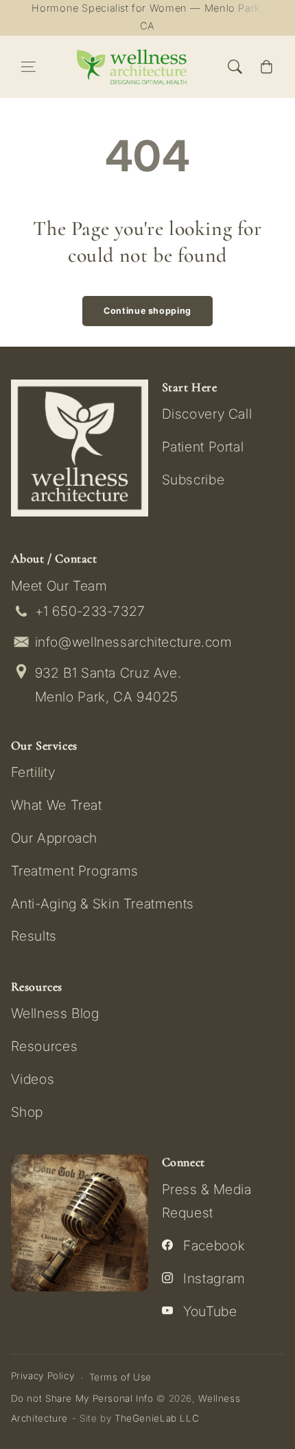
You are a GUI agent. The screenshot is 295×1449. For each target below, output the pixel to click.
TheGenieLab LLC (157, 1418)
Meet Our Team (59, 586)
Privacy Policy (43, 1375)
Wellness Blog (55, 1013)
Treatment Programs (75, 871)
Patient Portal (203, 446)
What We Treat (56, 805)
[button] (29, 67)
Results (34, 936)
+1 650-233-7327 (90, 611)
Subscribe (193, 479)
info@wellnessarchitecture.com (134, 642)
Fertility (33, 772)
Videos (33, 1079)
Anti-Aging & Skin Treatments (102, 903)
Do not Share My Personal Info (82, 1398)
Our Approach (54, 838)
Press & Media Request (207, 1201)
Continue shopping (147, 311)
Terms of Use (120, 1377)
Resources (44, 1046)
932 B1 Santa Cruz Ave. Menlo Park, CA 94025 (108, 685)
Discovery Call (207, 414)
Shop (27, 1112)
